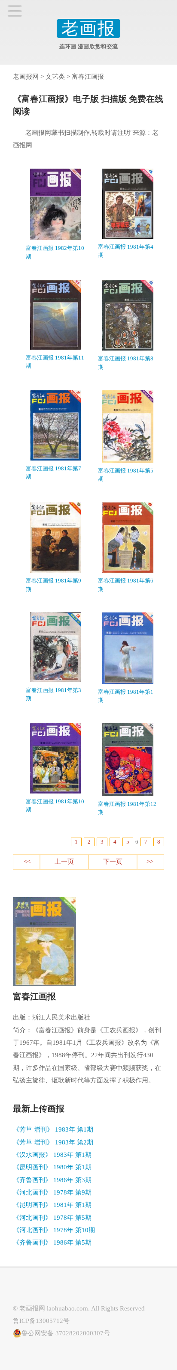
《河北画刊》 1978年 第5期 (52, 1217)
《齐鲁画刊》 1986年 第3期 (52, 1180)
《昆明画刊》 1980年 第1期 (52, 1167)
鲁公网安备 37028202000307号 (65, 1333)
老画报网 (26, 76)
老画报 (88, 28)
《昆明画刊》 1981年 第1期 (52, 1204)
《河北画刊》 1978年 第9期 (52, 1192)
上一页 (64, 861)
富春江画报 (88, 76)
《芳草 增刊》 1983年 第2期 (53, 1142)
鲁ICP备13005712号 (41, 1320)
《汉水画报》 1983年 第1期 (52, 1154)
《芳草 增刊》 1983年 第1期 (53, 1129)
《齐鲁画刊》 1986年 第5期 (52, 1242)
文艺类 (55, 76)
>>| (150, 861)
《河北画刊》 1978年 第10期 (54, 1230)
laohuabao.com (67, 1308)
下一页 (112, 861)
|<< (26, 861)
